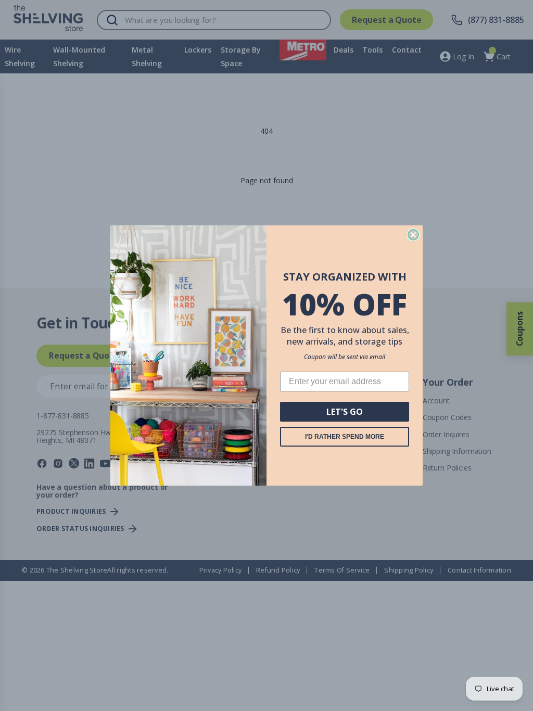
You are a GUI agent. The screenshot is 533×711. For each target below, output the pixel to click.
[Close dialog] (413, 235)
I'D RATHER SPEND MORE (344, 436)
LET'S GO (344, 411)
